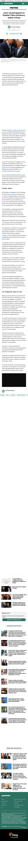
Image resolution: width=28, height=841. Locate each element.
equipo (3, 799)
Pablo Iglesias (16, 171)
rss (2, 807)
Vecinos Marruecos (10, 0)
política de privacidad (18, 805)
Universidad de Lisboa (16, 130)
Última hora (23, 3)
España (2, 395)
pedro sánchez (21, 395)
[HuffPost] (6, 795)
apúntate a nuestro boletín (14, 619)
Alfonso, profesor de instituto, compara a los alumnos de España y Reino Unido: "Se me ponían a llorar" (17, 682)
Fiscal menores (18, 0)
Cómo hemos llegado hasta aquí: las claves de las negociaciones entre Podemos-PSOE (19, 596)
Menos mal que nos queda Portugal (19, 587)
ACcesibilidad (17, 807)
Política (14, 8)
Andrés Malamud (11, 194)
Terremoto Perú (25, 0)
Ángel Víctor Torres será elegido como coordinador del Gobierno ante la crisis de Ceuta (20, 786)
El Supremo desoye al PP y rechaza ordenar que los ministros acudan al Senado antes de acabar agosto (17, 663)
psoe (7, 395)
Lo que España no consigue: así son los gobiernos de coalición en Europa (19, 580)
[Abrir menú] (2, 3)
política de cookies (18, 801)
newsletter (4, 805)
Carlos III (4, 132)
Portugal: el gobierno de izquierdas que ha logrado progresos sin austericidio (19, 604)
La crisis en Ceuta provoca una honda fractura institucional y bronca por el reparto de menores (20, 776)
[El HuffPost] (8, 3)
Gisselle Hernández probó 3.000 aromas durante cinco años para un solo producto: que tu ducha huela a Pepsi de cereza (17, 691)
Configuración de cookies (19, 799)
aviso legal (16, 803)
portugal (13, 395)
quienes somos (5, 801)
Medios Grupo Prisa (14, 837)
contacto (4, 803)
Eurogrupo (4, 235)
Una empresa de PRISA (14, 834)
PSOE (18, 141)
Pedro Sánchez (6, 167)
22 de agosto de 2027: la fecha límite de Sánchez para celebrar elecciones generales (16, 700)
